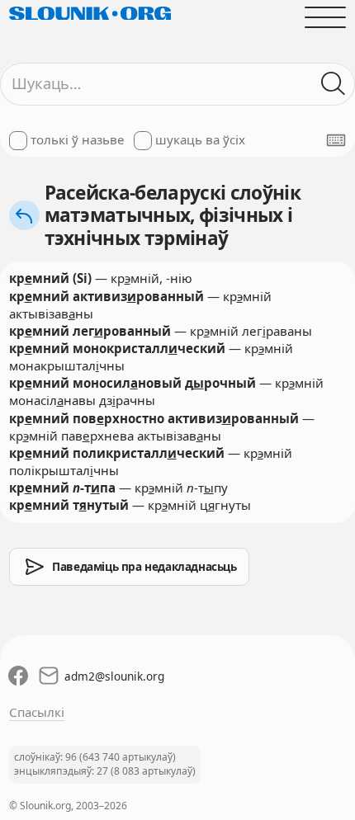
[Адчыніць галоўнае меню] (325, 17)
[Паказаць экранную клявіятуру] (336, 140)
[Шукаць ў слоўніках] (334, 84)
